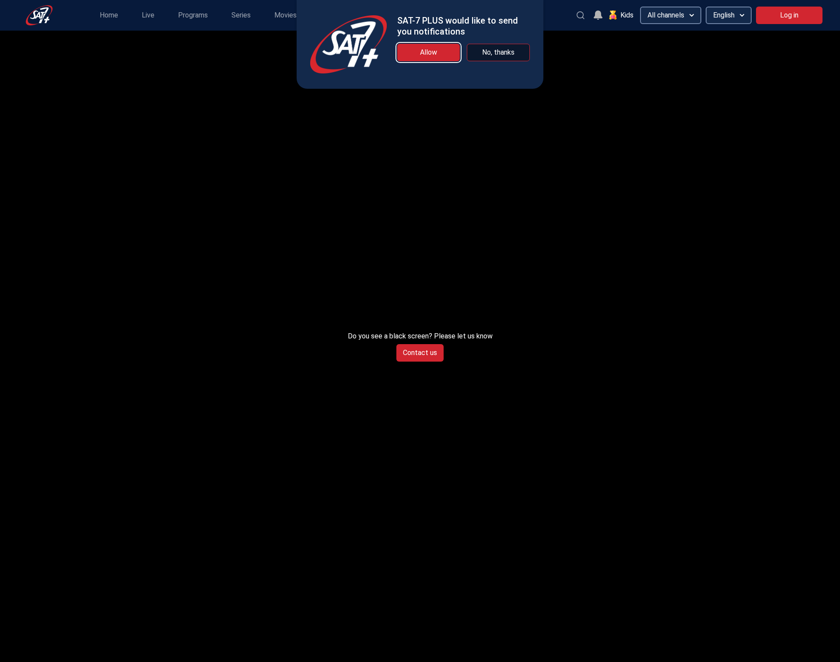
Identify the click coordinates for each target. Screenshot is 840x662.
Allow (428, 52)
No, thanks (498, 52)
